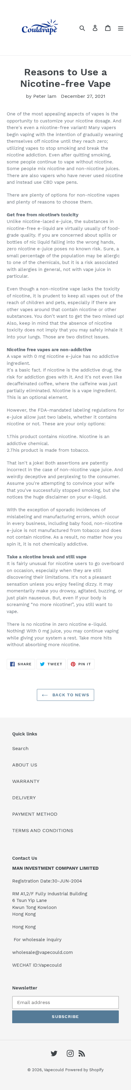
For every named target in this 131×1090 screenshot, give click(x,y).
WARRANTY (25, 781)
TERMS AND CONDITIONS (42, 830)
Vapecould (54, 1070)
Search (20, 748)
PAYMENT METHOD (35, 814)
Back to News (70, 694)
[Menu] (120, 27)
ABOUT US (24, 765)
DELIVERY (24, 797)
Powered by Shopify (84, 1070)
